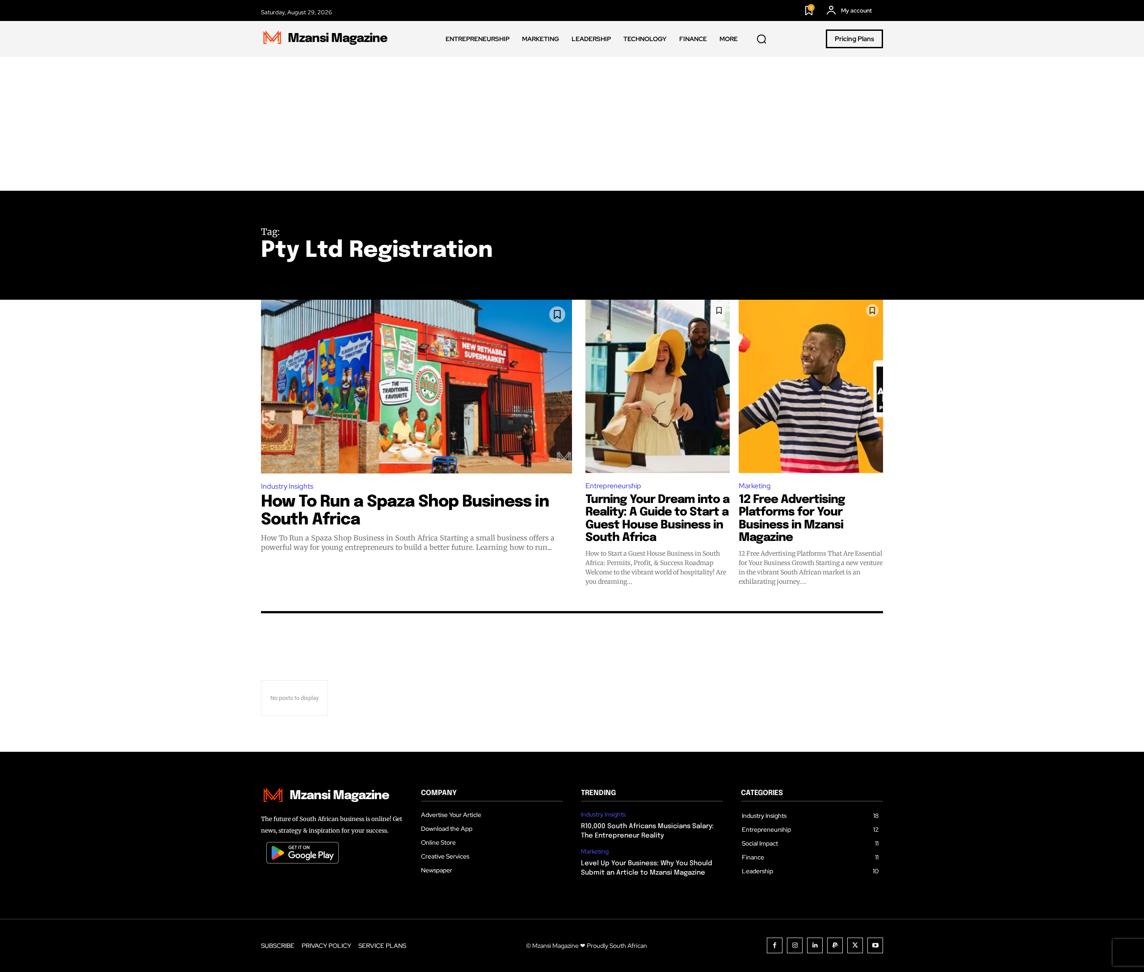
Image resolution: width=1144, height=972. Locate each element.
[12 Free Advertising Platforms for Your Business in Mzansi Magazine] (811, 386)
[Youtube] (875, 945)
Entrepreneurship (613, 485)
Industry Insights (287, 486)
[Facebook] (774, 945)
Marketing (755, 485)
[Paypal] (835, 945)
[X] (855, 945)
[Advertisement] (572, 123)
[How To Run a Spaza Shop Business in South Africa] (416, 386)
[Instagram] (795, 945)
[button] (761, 39)
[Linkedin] (815, 945)
